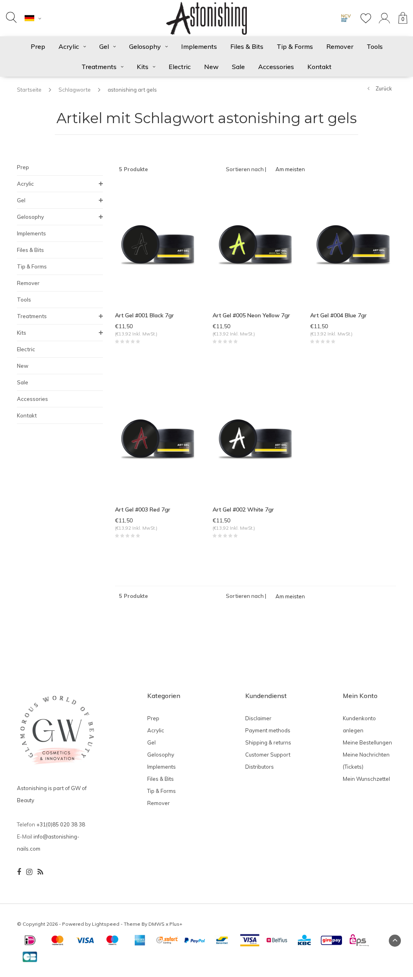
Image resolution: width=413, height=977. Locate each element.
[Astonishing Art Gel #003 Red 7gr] (157, 439)
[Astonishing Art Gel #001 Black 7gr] (157, 244)
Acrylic (68, 46)
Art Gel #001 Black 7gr (144, 315)
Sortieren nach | (246, 169)
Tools (375, 46)
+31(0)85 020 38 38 (60, 824)
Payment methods (267, 730)
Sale (238, 67)
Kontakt (319, 67)
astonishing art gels (132, 89)
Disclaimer (258, 718)
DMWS (156, 924)
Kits (142, 67)
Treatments (99, 67)
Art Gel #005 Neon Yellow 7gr (251, 315)
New (211, 67)
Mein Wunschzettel (366, 779)
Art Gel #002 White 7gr (243, 509)
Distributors (259, 766)
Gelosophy (145, 46)
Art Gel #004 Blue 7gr (338, 315)
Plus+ (175, 924)
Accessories (276, 67)
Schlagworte (74, 89)
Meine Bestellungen (367, 742)
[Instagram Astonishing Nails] (29, 872)
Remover (339, 46)
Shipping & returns (268, 742)
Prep (38, 46)
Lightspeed (105, 924)
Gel (104, 46)
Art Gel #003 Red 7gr (142, 509)
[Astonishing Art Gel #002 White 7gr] (255, 439)
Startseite (29, 89)
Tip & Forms (295, 46)
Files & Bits (246, 46)
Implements (199, 46)
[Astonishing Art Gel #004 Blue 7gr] (353, 244)
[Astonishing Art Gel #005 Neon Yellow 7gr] (255, 244)
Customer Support (267, 754)
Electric (180, 67)
